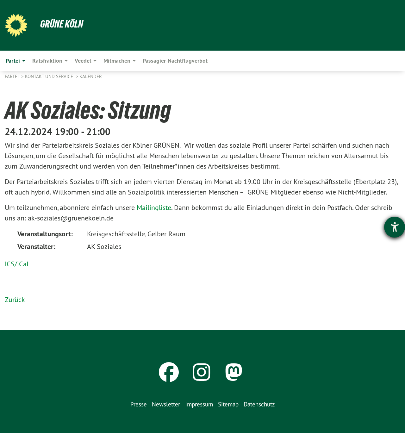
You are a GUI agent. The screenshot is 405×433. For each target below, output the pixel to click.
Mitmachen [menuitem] (116, 60)
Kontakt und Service (49, 76)
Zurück (15, 299)
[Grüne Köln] (16, 25)
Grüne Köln (61, 24)
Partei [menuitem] (13, 60)
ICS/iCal (16, 263)
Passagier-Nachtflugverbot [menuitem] (175, 60)
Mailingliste (154, 207)
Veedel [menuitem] (83, 60)
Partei (12, 76)
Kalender (90, 76)
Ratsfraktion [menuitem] (47, 60)
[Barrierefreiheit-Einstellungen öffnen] (394, 227)
